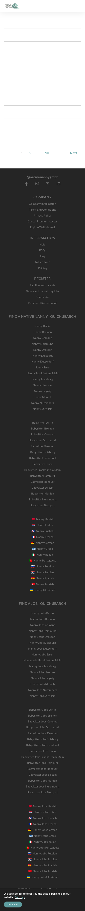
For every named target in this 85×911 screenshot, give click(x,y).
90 (47, 153)
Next (75, 153)
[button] (78, 6)
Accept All (13, 904)
